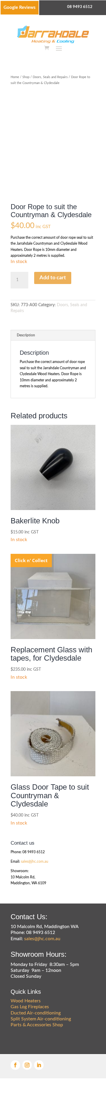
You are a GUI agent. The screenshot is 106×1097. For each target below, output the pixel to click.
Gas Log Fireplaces (30, 1006)
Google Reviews (20, 7)
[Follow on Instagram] (27, 1065)
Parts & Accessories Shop (37, 1024)
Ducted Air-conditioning (36, 1013)
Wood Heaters (26, 1000)
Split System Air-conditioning (41, 1019)
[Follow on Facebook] (15, 1065)
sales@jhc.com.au (34, 861)
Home (15, 77)
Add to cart (52, 277)
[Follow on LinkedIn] (39, 1065)
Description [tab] (26, 335)
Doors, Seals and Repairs (50, 77)
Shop (25, 77)
